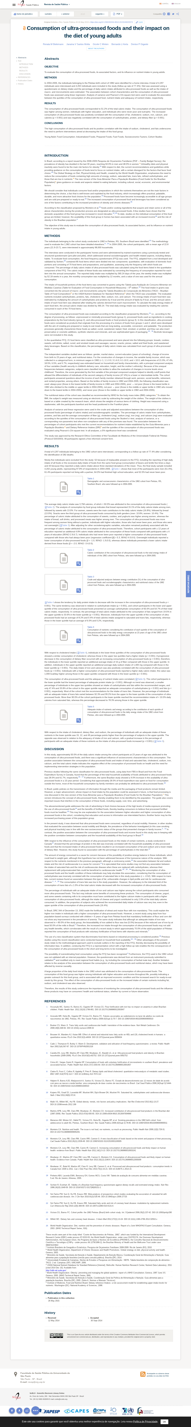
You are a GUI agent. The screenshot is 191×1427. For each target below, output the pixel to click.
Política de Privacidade (145, 1421)
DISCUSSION (24, 74)
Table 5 (141, 679)
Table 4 (50, 602)
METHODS (23, 67)
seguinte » (99, 14)
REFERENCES (24, 77)
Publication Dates (25, 81)
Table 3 (65, 525)
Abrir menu (15, 4)
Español (165, 3)
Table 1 (117, 469)
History (21, 84)
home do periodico (25, 14)
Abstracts (22, 58)
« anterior (65, 14)
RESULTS (23, 71)
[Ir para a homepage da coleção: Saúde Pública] (21, 4)
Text (19, 61)
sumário (48, 14)
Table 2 (50, 507)
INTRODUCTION (26, 64)
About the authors (96, 48)
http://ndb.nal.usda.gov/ (56, 1270)
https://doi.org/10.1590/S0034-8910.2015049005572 (111, 22)
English (177, 3)
